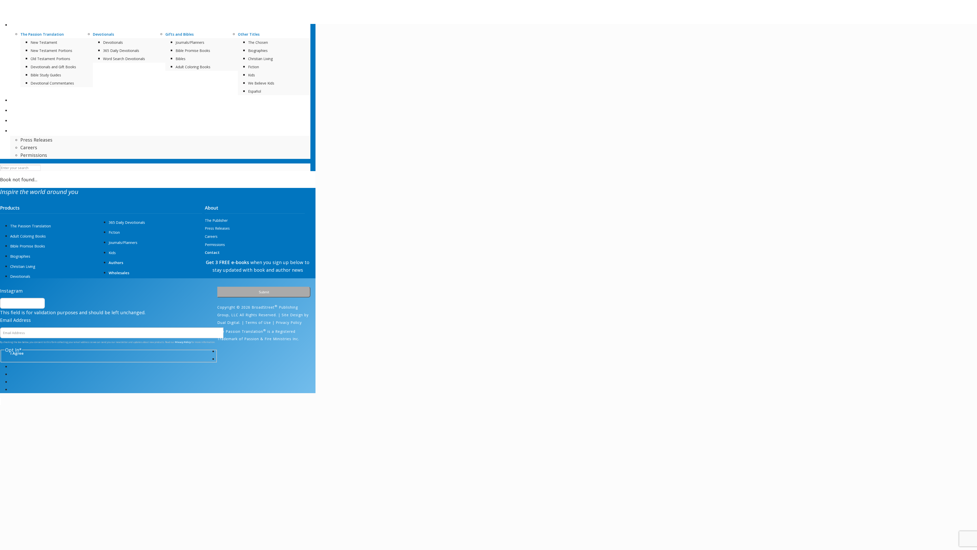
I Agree (510, 332)
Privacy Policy (511, 320)
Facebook (504, 255)
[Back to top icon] (0, 401)
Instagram (11, 291)
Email (500, 292)
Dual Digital (228, 322)
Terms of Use (258, 322)
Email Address (15, 320)
